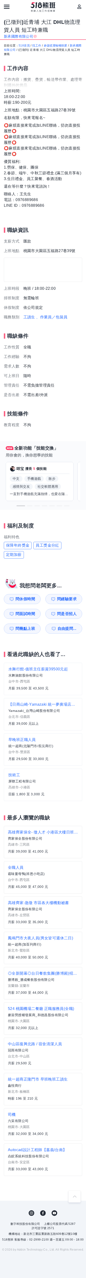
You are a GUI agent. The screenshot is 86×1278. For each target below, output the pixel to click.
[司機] (43, 1124)
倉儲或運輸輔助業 (55, 45)
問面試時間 (25, 614)
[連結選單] (7, 7)
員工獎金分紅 (47, 545)
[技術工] (43, 785)
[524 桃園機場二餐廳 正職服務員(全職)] (43, 1019)
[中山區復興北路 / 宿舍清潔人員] (43, 1054)
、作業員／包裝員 (51, 317)
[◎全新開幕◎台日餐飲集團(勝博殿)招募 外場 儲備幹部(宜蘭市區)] (43, 983)
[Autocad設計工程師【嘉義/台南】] (43, 1160)
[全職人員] (43, 877)
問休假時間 (25, 599)
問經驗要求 (67, 599)
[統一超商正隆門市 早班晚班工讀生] (43, 1089)
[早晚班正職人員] (43, 750)
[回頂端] (74, 1196)
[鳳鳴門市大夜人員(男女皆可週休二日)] (43, 948)
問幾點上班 (25, 628)
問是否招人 (67, 614)
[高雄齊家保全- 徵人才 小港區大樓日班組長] (43, 842)
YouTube (54, 1213)
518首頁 (24, 45)
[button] (20, 505)
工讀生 (29, 317)
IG (31, 1213)
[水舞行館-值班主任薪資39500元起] (43, 679)
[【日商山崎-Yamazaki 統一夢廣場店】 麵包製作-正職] (43, 714)
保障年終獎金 (17, 545)
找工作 (36, 45)
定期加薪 (14, 555)
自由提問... (67, 628)
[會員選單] (79, 7)
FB (43, 1213)
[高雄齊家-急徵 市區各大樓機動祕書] (43, 913)
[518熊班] (43, 7)
